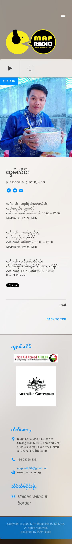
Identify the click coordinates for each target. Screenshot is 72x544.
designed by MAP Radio (36, 532)
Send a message (21, 190)
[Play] (10, 68)
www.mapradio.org (29, 472)
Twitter (15, 190)
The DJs (9, 80)
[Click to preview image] (36, 117)
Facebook (9, 190)
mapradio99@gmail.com (32, 468)
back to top (56, 319)
